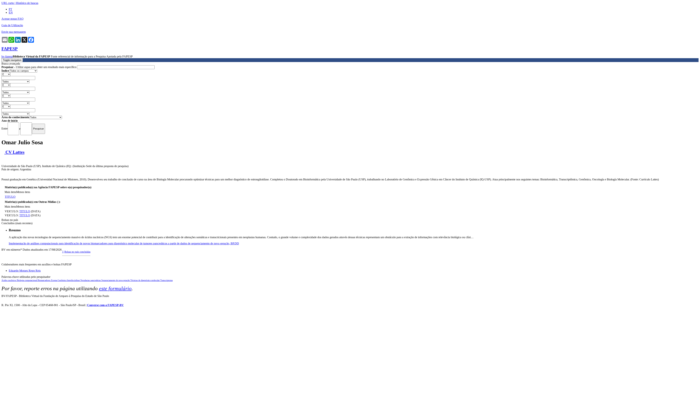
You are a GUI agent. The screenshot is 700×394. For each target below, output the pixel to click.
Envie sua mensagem (13, 31)
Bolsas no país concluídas (77, 251)
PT (10, 9)
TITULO (10, 196)
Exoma (54, 280)
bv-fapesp (7, 56)
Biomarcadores (44, 280)
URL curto (7, 3)
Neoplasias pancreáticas (90, 280)
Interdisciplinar (73, 280)
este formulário (115, 288)
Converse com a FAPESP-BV (105, 305)
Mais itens (10, 192)
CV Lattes (14, 152)
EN (11, 12)
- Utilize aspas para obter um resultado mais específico (39, 67)
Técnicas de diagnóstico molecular (145, 280)
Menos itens (23, 192)
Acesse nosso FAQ (12, 18)
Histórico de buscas (27, 3)
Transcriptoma (166, 280)
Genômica (62, 280)
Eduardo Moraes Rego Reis (25, 270)
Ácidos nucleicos (9, 280)
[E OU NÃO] (6, 74)
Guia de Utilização (12, 25)
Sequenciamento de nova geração (115, 280)
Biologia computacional (27, 280)
